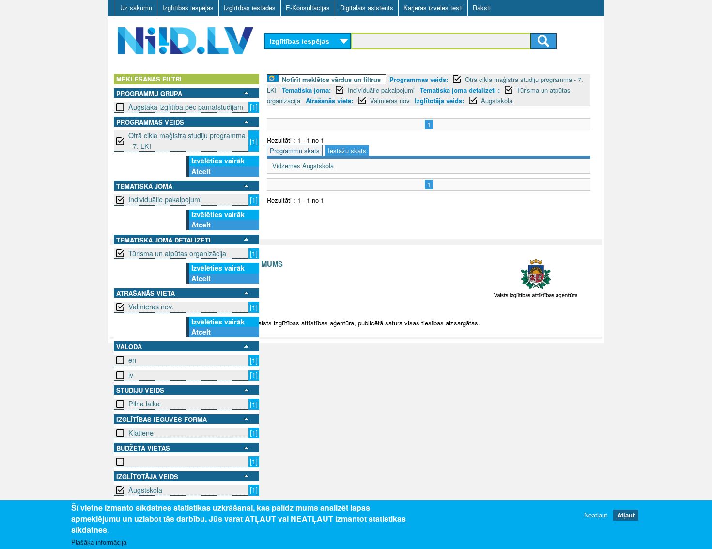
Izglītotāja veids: (439, 100)
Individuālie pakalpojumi (164, 199)
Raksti (482, 7)
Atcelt (201, 171)
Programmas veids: (418, 79)
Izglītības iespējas (188, 7)
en (132, 360)
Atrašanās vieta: (329, 100)
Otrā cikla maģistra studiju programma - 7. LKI (187, 140)
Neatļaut (595, 514)
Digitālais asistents (366, 7)
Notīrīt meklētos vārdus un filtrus (331, 79)
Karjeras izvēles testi (433, 7)
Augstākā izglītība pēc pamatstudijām (185, 107)
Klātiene (141, 432)
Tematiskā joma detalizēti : (460, 90)
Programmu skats (295, 150)
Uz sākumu (136, 7)
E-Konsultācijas (308, 7)
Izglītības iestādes (250, 7)
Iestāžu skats (347, 150)
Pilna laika (144, 403)
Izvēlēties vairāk (218, 160)
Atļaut (626, 514)
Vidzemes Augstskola (303, 165)
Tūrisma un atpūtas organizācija (177, 253)
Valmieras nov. (150, 306)
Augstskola (145, 490)
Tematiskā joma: (306, 90)
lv (130, 375)
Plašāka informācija (98, 542)
